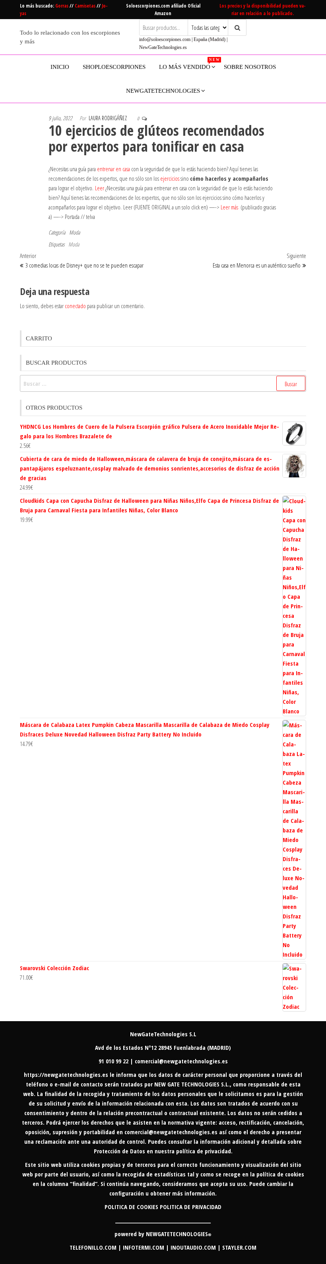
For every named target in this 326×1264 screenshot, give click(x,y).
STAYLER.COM (239, 1247)
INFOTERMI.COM (143, 1247)
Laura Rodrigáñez (108, 118)
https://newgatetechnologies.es (66, 1074)
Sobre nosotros (250, 67)
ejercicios (169, 178)
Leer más (229, 207)
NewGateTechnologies (163, 91)
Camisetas (86, 5)
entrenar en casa (113, 169)
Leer (99, 188)
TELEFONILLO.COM (93, 1247)
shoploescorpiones (114, 67)
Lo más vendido (187, 64)
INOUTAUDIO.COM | (196, 1247)
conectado (75, 306)
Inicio (59, 67)
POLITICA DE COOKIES (131, 1207)
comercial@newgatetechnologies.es (170, 1132)
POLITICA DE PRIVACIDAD (190, 1207)
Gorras (62, 5)
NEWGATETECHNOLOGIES (179, 1234)
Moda (74, 232)
